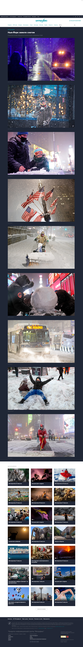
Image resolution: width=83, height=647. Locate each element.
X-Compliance (10, 636)
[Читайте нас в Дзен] (30, 641)
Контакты (10, 619)
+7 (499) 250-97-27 (50, 628)
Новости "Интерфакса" (34, 635)
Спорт (31, 25)
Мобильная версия (4, 16)
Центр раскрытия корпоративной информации (38, 639)
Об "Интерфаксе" (13, 16)
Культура (36, 25)
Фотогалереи (11, 29)
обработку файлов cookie (60, 626)
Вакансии (31, 619)
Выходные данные (64, 640)
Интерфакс (41, 20)
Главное (10, 25)
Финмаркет (34, 16)
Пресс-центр (25, 619)
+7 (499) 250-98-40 (41, 628)
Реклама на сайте (38, 619)
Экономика (25, 25)
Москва (41, 25)
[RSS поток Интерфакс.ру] (36, 641)
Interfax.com (20, 16)
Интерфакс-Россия (27, 16)
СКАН (31, 636)
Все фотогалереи (42, 609)
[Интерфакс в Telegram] (32, 641)
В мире (20, 25)
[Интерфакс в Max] (38, 641)
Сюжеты (56, 25)
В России (15, 25)
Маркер (9, 639)
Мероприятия (46, 619)
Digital (45, 25)
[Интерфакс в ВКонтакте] (34, 641)
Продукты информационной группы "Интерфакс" (26, 631)
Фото (60, 25)
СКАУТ (9, 637)
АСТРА (9, 640)
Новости (51, 25)
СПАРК (9, 635)
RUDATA (31, 637)
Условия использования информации (67, 639)
